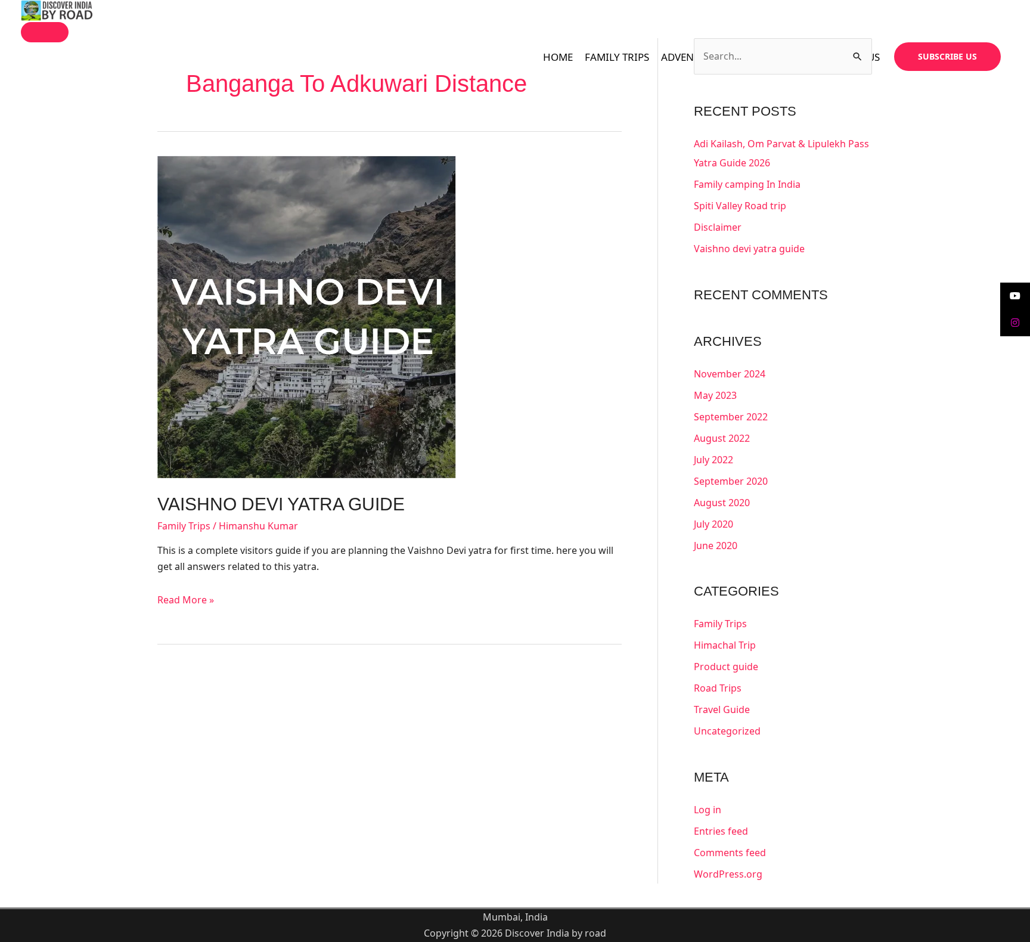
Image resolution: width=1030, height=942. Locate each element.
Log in (707, 809)
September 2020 (731, 481)
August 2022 (722, 438)
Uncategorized (727, 731)
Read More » (185, 599)
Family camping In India (747, 184)
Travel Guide (722, 709)
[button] (947, 56)
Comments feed (730, 852)
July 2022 (713, 459)
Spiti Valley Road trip (740, 205)
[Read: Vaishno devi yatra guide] (306, 316)
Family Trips (183, 525)
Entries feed (721, 831)
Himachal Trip (725, 645)
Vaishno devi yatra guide (281, 504)
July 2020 (713, 524)
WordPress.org (728, 874)
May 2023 (715, 395)
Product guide (726, 666)
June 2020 (715, 545)
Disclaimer (718, 227)
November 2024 (729, 373)
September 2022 (731, 416)
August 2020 (722, 502)
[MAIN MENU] (45, 32)
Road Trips (718, 688)
